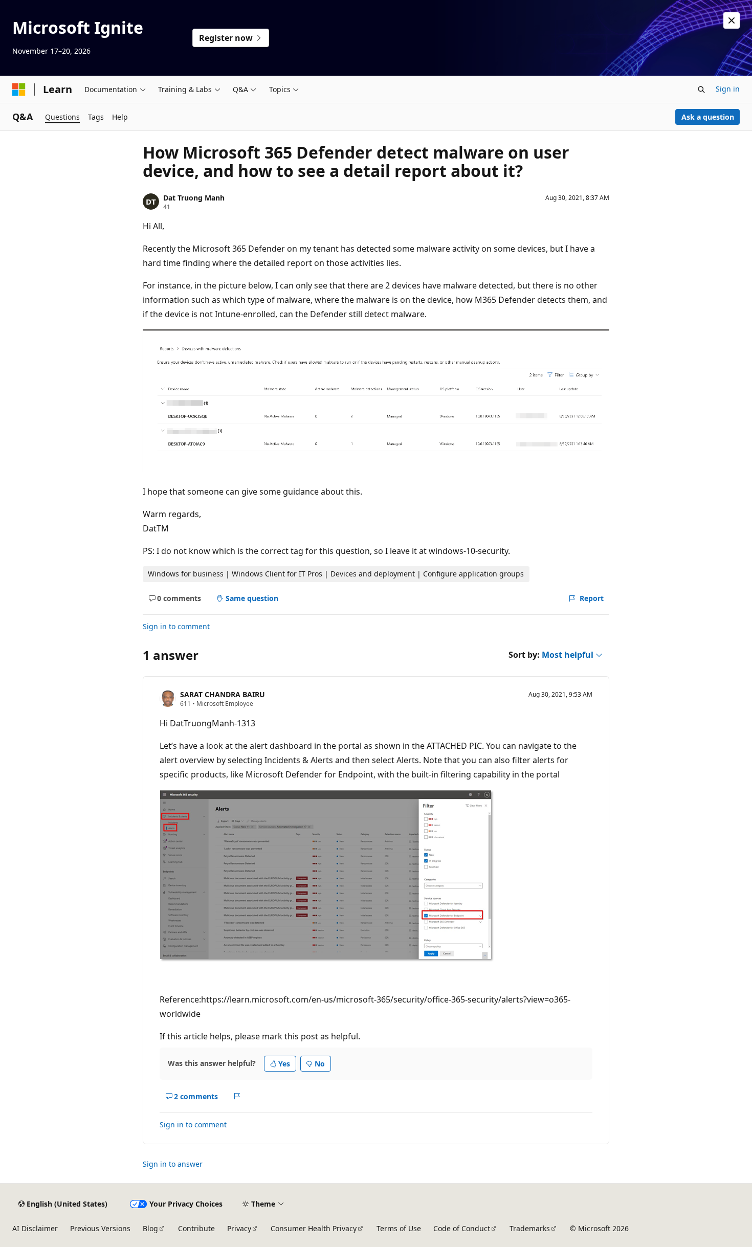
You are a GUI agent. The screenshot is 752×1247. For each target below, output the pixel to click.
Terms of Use (399, 1228)
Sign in (728, 89)
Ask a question (707, 117)
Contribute (196, 1228)
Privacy (239, 1228)
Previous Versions (100, 1228)
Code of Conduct (461, 1228)
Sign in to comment (176, 626)
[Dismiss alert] (731, 20)
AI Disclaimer (35, 1228)
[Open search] (701, 89)
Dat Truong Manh (194, 198)
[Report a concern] (237, 1096)
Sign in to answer (173, 1164)
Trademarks (530, 1228)
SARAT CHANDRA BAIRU (222, 694)
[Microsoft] (19, 89)
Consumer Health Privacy (314, 1228)
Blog (150, 1228)
